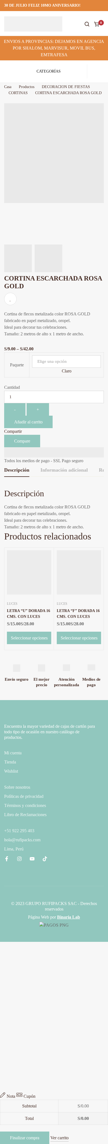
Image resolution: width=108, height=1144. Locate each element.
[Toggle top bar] (102, 5)
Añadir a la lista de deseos (10, 299)
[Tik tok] (44, 858)
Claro (66, 371)
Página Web (38, 917)
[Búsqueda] (87, 24)
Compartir (13, 431)
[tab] (16, 470)
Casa (7, 87)
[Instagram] (19, 858)
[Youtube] (32, 858)
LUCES (12, 604)
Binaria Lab (68, 917)
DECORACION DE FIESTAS (66, 87)
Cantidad (12, 387)
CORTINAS (18, 93)
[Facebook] (6, 858)
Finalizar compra (24, 1137)
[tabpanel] (54, 509)
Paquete (17, 365)
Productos (26, 87)
